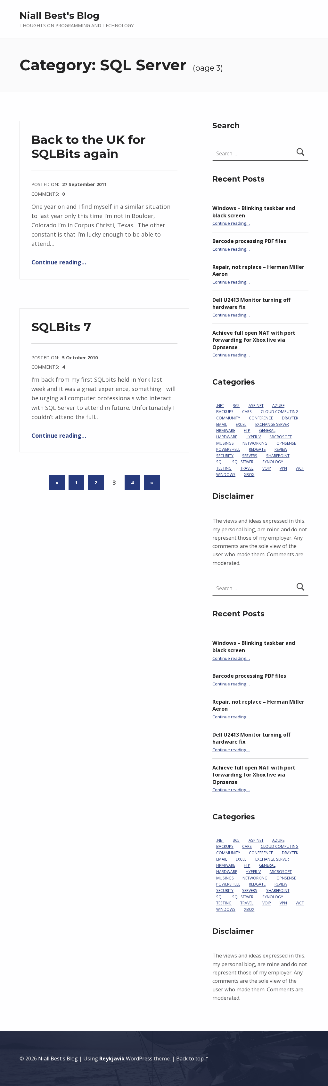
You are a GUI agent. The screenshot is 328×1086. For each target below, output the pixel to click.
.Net (220, 405)
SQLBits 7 (61, 327)
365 (236, 405)
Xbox (249, 474)
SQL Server (242, 462)
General (267, 431)
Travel (246, 468)
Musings (225, 443)
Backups (225, 412)
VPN (283, 468)
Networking (254, 443)
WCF (300, 468)
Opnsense (286, 443)
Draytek (290, 418)
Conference (261, 418)
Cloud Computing (280, 412)
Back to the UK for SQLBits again (88, 146)
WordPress (139, 1058)
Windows (225, 474)
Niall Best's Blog (60, 15)
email (221, 424)
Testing (224, 468)
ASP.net (256, 405)
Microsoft (281, 437)
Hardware (226, 437)
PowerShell (228, 449)
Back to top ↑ (192, 1058)
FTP (247, 431)
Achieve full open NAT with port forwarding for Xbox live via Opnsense (253, 340)
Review (281, 449)
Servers (249, 455)
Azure (278, 405)
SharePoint (278, 455)
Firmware (225, 431)
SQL (220, 462)
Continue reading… (58, 262)
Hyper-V (253, 437)
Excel (241, 424)
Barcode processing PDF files (249, 241)
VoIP (266, 468)
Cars (247, 412)
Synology (272, 462)
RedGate (257, 449)
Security (225, 455)
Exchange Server (272, 424)
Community (228, 418)
